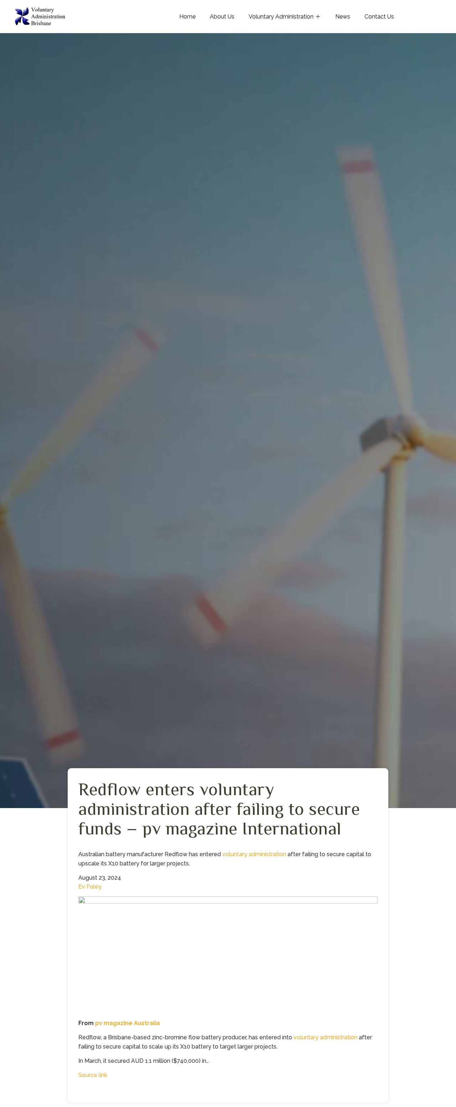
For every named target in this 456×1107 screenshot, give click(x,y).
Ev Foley (90, 886)
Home (187, 16)
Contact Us (379, 16)
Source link (92, 1075)
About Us (222, 16)
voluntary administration (254, 854)
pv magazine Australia (127, 1023)
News (342, 16)
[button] (228, 957)
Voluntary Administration (281, 16)
